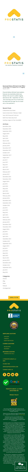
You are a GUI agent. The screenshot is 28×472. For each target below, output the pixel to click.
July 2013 (5, 248)
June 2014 (5, 234)
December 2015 (7, 200)
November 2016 (7, 179)
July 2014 (5, 231)
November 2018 (7, 129)
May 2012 (5, 272)
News (4, 283)
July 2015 (5, 207)
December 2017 (7, 148)
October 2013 (6, 241)
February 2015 (6, 219)
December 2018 (7, 126)
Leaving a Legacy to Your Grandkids (12, 120)
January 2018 (6, 145)
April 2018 (5, 138)
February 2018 (6, 143)
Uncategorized (6, 288)
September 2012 (7, 267)
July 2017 (5, 160)
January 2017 (6, 174)
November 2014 (7, 227)
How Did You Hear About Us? (21, 467)
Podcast (5, 285)
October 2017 (6, 152)
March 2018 (6, 140)
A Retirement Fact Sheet (9, 110)
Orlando (6, 348)
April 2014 (5, 236)
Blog (4, 281)
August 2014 (6, 229)
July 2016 (5, 184)
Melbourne (7, 346)
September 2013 (7, 243)
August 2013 (6, 246)
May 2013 (5, 253)
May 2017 (5, 164)
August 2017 (6, 157)
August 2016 (6, 181)
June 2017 (5, 162)
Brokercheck (22, 414)
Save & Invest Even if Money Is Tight (12, 113)
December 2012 (7, 262)
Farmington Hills (9, 353)
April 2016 (5, 191)
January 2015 (6, 222)
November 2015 (7, 203)
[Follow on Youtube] (8, 374)
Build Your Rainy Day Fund (10, 117)
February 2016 (6, 196)
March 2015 (6, 217)
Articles (5, 278)
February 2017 (6, 172)
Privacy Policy (14, 395)
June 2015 (5, 210)
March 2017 (6, 169)
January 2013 (6, 260)
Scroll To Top (14, 297)
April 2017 (5, 167)
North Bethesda (8, 340)
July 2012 (5, 270)
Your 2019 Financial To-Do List (10, 115)
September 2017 (7, 155)
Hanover (6, 336)
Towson (6, 338)
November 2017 (7, 150)
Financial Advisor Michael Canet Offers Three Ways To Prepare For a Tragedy (14, 86)
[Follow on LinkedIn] (12, 374)
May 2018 (5, 136)
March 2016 (6, 193)
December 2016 (7, 176)
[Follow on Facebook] (4, 374)
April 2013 (5, 255)
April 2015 (5, 215)
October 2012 (6, 265)
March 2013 (6, 258)
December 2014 (7, 224)
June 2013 (5, 250)
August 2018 (6, 133)
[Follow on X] (16, 374)
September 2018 (7, 131)
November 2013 (7, 239)
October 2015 (6, 205)
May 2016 (5, 188)
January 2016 (6, 198)
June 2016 (5, 186)
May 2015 (5, 212)
